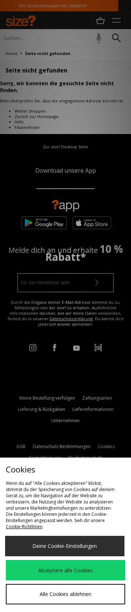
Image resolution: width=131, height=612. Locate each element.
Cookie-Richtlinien (24, 526)
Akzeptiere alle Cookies (65, 570)
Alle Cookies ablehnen (65, 594)
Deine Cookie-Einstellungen (64, 545)
